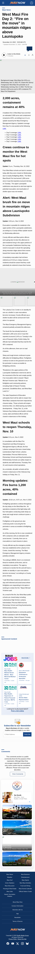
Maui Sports (25, 880)
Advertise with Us (17, 909)
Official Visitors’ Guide (25, 891)
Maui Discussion (9, 885)
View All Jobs (25, 658)
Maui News (6, 10)
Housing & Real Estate (9, 888)
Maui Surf (10, 880)
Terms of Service (17, 921)
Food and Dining (25, 885)
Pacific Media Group (23, 935)
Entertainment (25, 877)
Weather (9, 877)
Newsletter (17, 917)
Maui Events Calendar (25, 888)
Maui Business (25, 874)
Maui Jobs (10, 891)
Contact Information (17, 906)
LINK (4, 128)
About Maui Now (17, 902)
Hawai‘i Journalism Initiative (9, 895)
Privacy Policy (13, 939)
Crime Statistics (9, 883)
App (17, 913)
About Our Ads (22, 939)
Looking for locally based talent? (17, 710)
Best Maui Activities (25, 883)
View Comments (17, 774)
